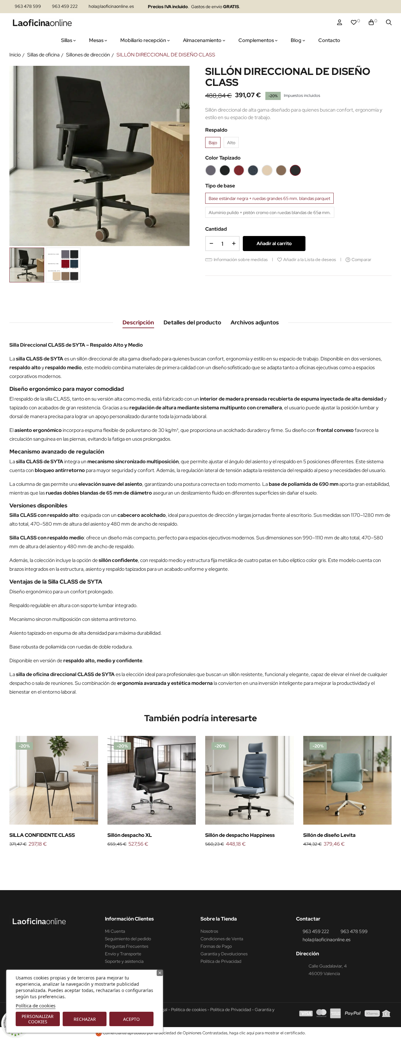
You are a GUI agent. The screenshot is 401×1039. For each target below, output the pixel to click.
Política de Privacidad (220, 961)
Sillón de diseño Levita (329, 835)
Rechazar (85, 1019)
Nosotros (209, 931)
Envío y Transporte (123, 954)
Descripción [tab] (138, 322)
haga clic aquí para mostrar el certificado (267, 1033)
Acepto (131, 1019)
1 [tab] (197, 859)
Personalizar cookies (38, 1019)
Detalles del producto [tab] (192, 322)
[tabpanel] (54, 792)
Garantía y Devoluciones (223, 954)
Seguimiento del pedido (128, 939)
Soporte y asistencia (124, 961)
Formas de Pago (216, 946)
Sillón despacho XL (129, 835)
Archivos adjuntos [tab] (255, 322)
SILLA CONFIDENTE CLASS (42, 835)
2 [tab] (203, 859)
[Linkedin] (350, 7)
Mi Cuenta (115, 931)
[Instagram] (338, 7)
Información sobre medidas (241, 259)
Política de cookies (35, 1005)
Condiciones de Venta (221, 939)
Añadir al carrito (274, 243)
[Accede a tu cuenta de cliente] (339, 23)
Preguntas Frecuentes (126, 946)
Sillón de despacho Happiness (240, 835)
